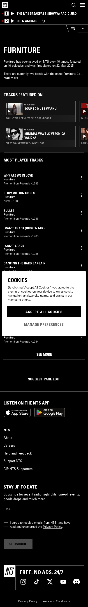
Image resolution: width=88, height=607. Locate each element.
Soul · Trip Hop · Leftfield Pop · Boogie (28, 118)
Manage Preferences (44, 324)
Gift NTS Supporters (18, 468)
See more (44, 354)
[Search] (73, 5)
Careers (9, 445)
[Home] (5, 5)
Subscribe (18, 544)
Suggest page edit (44, 379)
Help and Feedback (18, 453)
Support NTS (13, 461)
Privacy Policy (52, 526)
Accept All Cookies (44, 311)
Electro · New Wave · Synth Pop (25, 143)
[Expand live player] (83, 28)
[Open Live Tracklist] (72, 28)
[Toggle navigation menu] (82, 5)
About (8, 437)
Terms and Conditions (55, 601)
